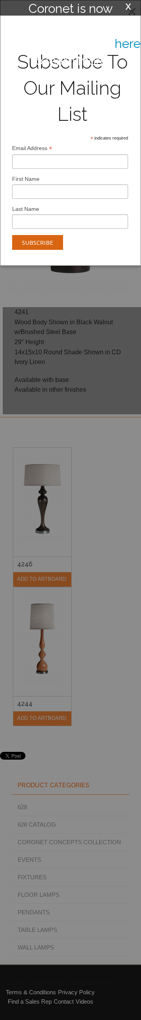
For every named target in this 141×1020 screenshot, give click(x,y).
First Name (26, 179)
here (128, 43)
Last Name (25, 209)
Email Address (32, 149)
